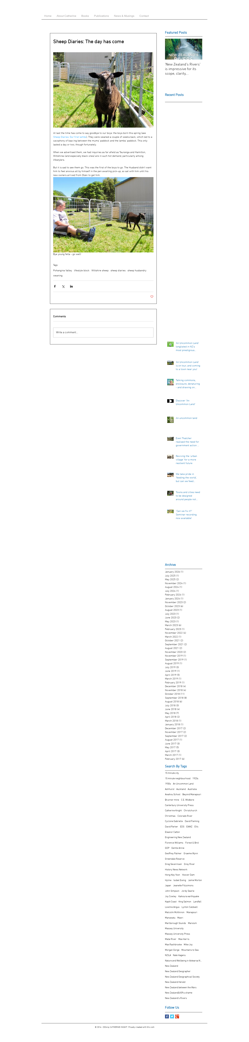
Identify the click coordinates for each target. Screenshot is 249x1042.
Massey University (174, 928)
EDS (182, 826)
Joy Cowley (170, 896)
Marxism (192, 923)
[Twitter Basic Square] (172, 1016)
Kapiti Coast (171, 901)
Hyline (168, 880)
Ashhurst (169, 789)
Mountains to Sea (190, 950)
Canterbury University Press (179, 805)
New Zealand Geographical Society (182, 976)
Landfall (197, 901)
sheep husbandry (137, 270)
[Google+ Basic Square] (177, 1016)
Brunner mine (172, 800)
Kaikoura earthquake (188, 896)
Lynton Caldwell (190, 907)
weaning (58, 275)
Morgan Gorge (172, 950)
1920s (195, 778)
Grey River (189, 864)
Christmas (170, 816)
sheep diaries (118, 270)
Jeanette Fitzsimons (183, 885)
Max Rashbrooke (173, 944)
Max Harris (183, 939)
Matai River (170, 939)
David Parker (171, 826)
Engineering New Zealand (178, 837)
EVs (196, 826)
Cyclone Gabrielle (174, 821)
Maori (180, 917)
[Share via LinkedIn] (71, 286)
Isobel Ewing (179, 880)
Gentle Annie (177, 848)
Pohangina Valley (62, 270)
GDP (167, 848)
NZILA (168, 955)
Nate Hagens (179, 955)
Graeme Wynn (191, 853)
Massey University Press (177, 934)
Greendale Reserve (174, 859)
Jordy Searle (187, 891)
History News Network (176, 869)
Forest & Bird (192, 842)
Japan (168, 885)
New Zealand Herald (175, 982)
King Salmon (185, 901)
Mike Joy (188, 944)
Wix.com (150, 1027)
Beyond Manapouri (191, 794)
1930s (168, 783)
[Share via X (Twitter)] (63, 286)
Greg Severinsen (173, 864)
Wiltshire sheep (100, 270)
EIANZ (189, 826)
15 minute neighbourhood (177, 778)
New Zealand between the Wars (180, 987)
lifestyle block (81, 270)
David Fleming (192, 821)
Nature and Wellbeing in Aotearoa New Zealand (183, 960)
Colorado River (185, 816)
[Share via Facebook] (54, 286)
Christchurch (190, 810)
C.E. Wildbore (187, 800)
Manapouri (191, 912)
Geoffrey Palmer (173, 853)
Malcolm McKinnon (174, 912)
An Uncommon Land (183, 783)
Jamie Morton (195, 880)
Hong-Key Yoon (172, 875)
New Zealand (171, 966)
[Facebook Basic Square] (167, 1016)
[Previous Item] (170, 49)
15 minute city (172, 773)
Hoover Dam (188, 875)
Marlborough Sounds (175, 923)
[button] (85, 16)
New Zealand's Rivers (176, 998)
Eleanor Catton (172, 832)
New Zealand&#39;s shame (178, 992)
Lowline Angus (172, 907)
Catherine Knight (173, 810)
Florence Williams (174, 842)
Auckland (181, 789)
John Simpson (172, 891)
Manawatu (170, 917)
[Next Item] (196, 49)
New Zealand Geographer (178, 971)
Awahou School (172, 794)
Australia (192, 789)
